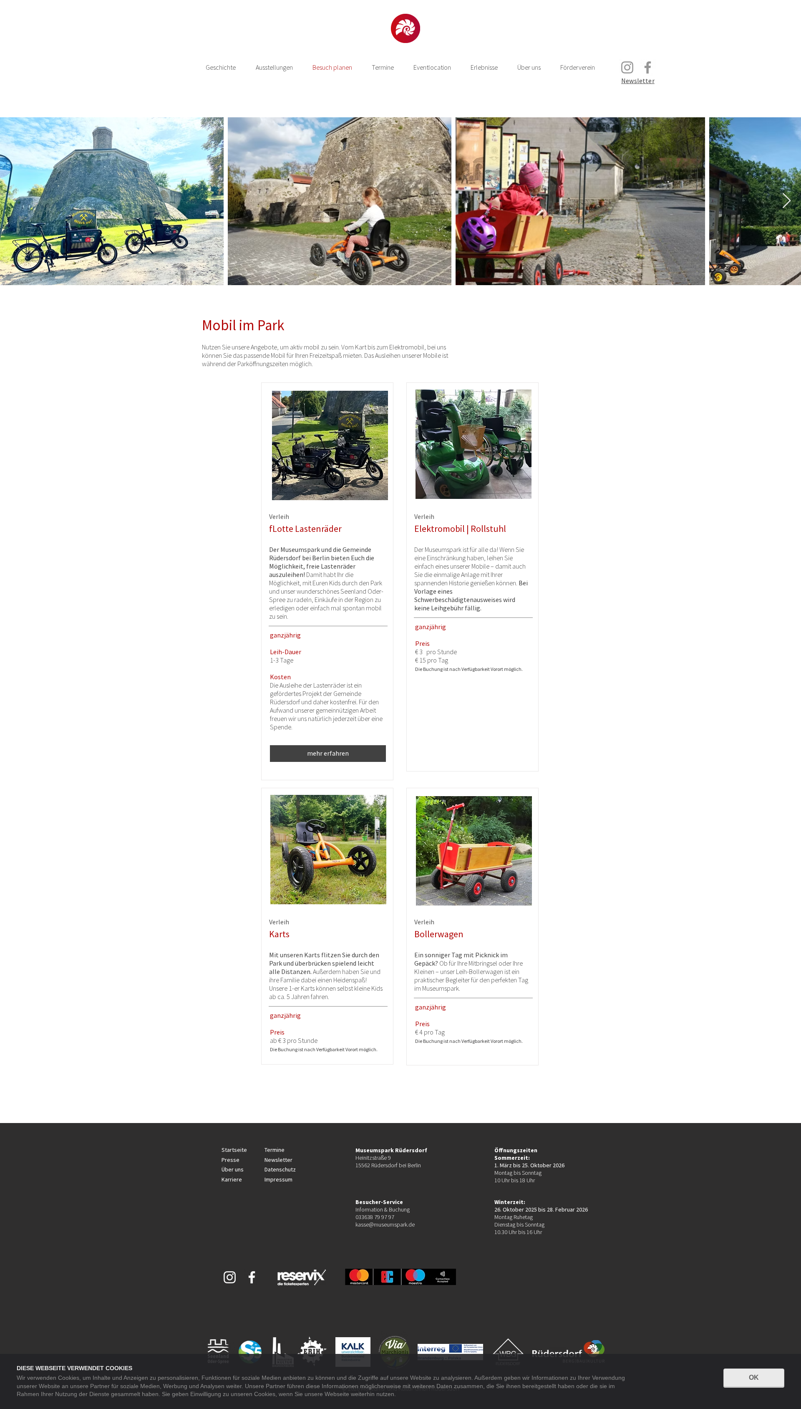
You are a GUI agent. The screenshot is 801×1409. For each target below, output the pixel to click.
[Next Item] (786, 201)
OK (754, 1377)
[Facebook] (648, 67)
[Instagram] (627, 67)
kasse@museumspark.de (385, 1224)
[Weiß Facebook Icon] (252, 1277)
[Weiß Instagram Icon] (230, 1277)
